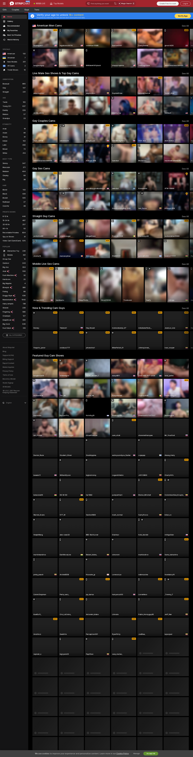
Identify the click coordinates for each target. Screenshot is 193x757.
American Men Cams (49, 25)
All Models (7, 387)
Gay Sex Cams (41, 168)
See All (185, 26)
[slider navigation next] (186, 48)
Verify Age (183, 16)
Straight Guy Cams (43, 216)
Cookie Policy (122, 754)
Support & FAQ (8, 355)
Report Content (8, 363)
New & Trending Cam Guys (48, 308)
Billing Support (8, 359)
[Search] (115, 3)
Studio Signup (8, 383)
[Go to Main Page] (19, 3)
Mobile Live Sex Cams (45, 263)
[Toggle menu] (4, 3)
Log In (185, 4)
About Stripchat (8, 347)
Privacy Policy (8, 371)
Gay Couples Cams (43, 120)
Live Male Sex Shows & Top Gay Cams (55, 73)
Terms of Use (8, 375)
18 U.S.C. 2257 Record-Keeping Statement (11, 391)
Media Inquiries (8, 367)
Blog (4, 351)
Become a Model (9, 379)
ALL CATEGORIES (15, 335)
